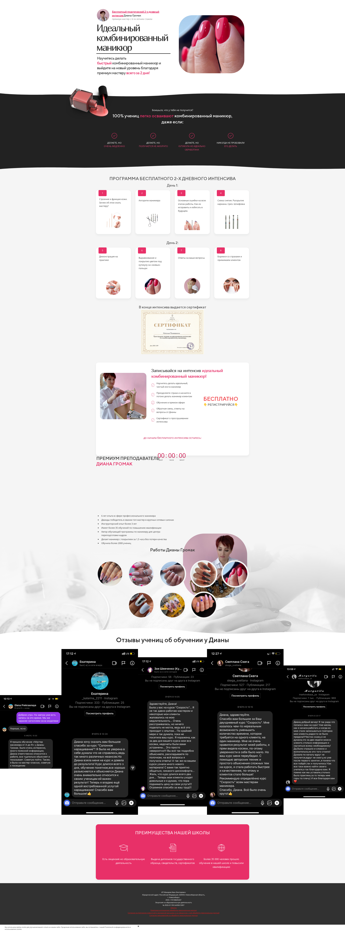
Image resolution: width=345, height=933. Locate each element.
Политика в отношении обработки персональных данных (173, 910)
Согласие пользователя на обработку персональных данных (173, 915)
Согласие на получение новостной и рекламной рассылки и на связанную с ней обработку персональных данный (173, 913)
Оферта (173, 908)
